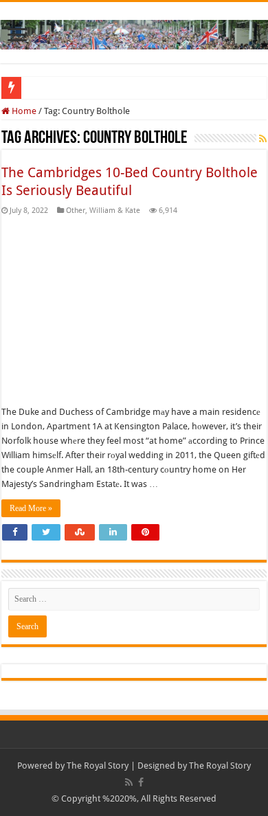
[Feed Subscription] (263, 138)
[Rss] (129, 782)
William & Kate (114, 210)
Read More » (31, 508)
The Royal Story (98, 765)
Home (23, 111)
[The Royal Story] (134, 32)
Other (75, 210)
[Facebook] (141, 782)
